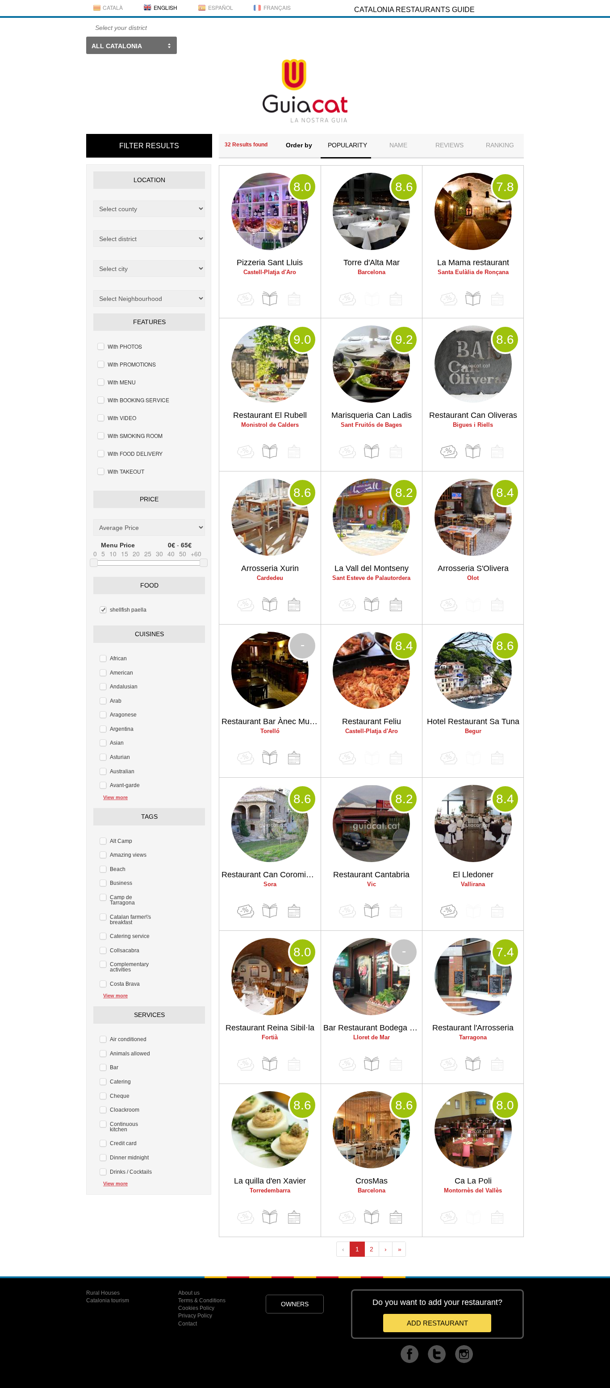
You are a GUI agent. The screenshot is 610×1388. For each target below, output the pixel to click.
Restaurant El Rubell (270, 415)
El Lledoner (473, 874)
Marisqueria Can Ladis (371, 415)
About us (189, 1293)
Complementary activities (129, 967)
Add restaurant (437, 1323)
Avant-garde (125, 785)
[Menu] (270, 299)
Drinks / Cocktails (131, 1172)
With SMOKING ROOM (135, 435)
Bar (114, 1067)
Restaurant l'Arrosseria (473, 1027)
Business (121, 883)
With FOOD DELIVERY (135, 453)
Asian (117, 743)
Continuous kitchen (124, 1127)
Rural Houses (103, 1293)
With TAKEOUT (126, 471)
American (121, 673)
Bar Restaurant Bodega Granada (372, 1027)
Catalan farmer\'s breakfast (130, 919)
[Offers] (449, 451)
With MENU (122, 382)
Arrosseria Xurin (270, 568)
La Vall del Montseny (371, 568)
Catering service (130, 936)
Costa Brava (125, 984)
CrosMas (371, 1180)
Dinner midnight (129, 1158)
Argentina (122, 729)
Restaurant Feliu (371, 721)
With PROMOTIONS (132, 364)
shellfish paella (128, 610)
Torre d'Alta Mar (371, 262)
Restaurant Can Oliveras (473, 415)
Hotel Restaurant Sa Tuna (473, 721)
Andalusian (124, 687)
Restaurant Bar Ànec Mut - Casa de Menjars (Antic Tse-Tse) (271, 721)
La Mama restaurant (473, 262)
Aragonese (123, 715)
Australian (122, 771)
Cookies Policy (196, 1308)
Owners (295, 1304)
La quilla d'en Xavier (270, 1180)
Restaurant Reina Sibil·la (270, 1027)
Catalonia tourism (107, 1300)
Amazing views (128, 855)
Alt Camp (121, 841)
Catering (120, 1082)
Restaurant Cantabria (371, 874)
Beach (117, 869)
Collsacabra (124, 950)
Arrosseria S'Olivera (473, 568)
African (118, 658)
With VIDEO (122, 417)
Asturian (120, 757)
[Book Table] (294, 604)
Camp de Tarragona (122, 900)
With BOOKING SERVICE (138, 400)
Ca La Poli (473, 1180)
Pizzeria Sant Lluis (270, 262)
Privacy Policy (195, 1316)
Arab (115, 701)
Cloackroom (124, 1110)
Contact (187, 1324)
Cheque (120, 1096)
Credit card (123, 1143)
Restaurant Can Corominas (270, 874)
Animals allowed (130, 1053)
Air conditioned (128, 1039)
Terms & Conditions (202, 1300)
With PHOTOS (125, 346)
